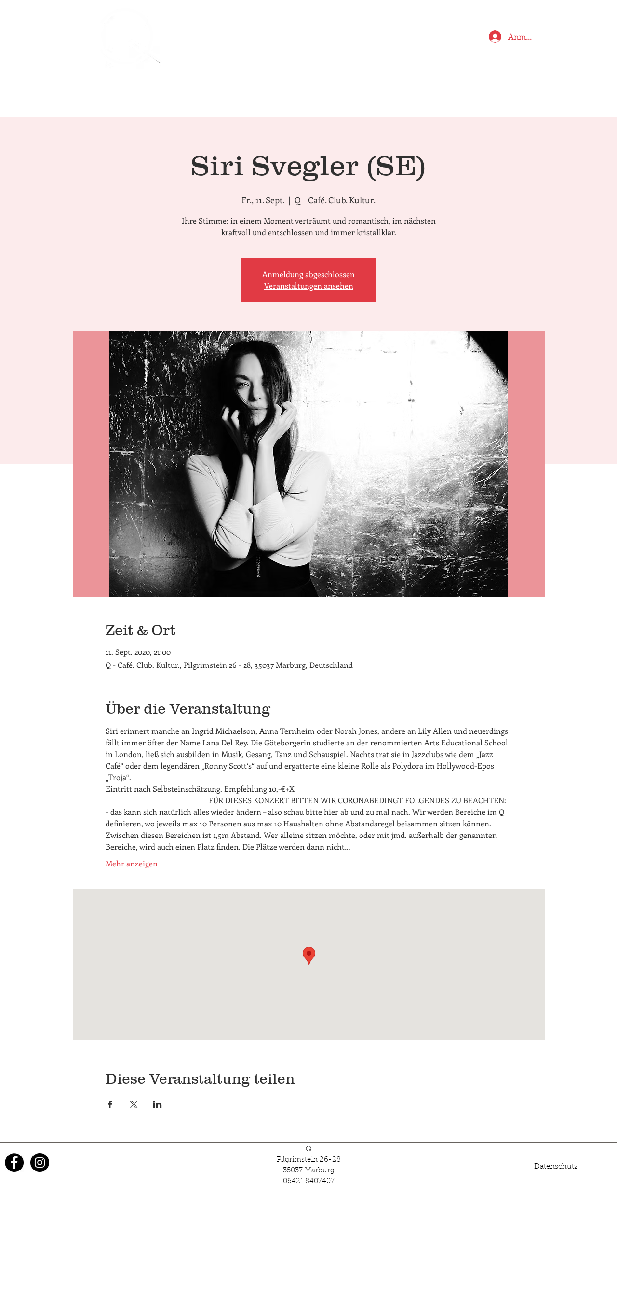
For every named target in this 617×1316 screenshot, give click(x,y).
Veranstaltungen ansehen (308, 285)
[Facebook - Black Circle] (14, 1162)
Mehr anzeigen (132, 863)
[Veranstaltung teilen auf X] (133, 1104)
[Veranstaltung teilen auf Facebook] (110, 1104)
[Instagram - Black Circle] (39, 1162)
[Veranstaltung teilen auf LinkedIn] (157, 1104)
